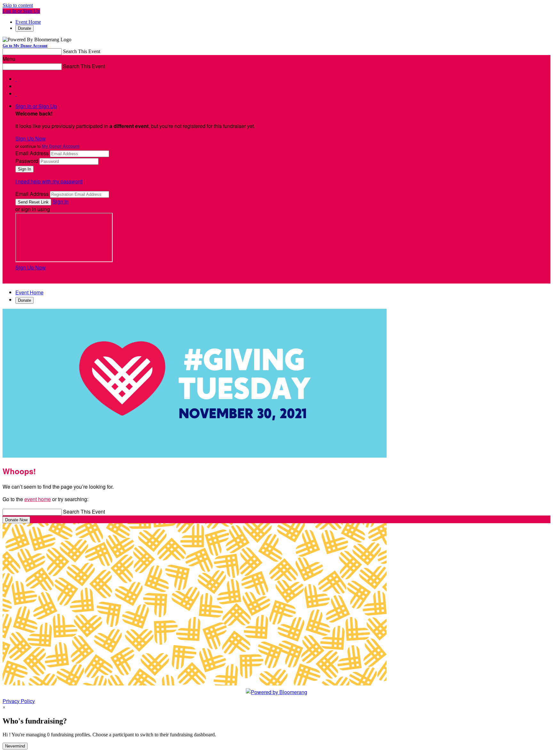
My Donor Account (60, 146)
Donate (24, 28)
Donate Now (16, 519)
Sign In (60, 201)
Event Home (28, 22)
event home (37, 499)
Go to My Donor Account (25, 45)
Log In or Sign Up (21, 11)
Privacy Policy (19, 701)
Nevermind (15, 746)
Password (26, 160)
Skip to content (18, 5)
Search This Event (81, 51)
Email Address (32, 153)
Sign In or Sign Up (36, 106)
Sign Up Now (30, 138)
